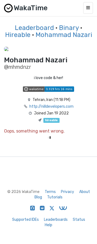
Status (79, 219)
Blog (38, 197)
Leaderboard (34, 28)
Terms (50, 191)
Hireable (17, 35)
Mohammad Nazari (64, 35)
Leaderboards (56, 219)
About (84, 191)
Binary (69, 28)
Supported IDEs (25, 219)
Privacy (67, 191)
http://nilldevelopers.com (51, 106)
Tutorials (55, 197)
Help (48, 225)
